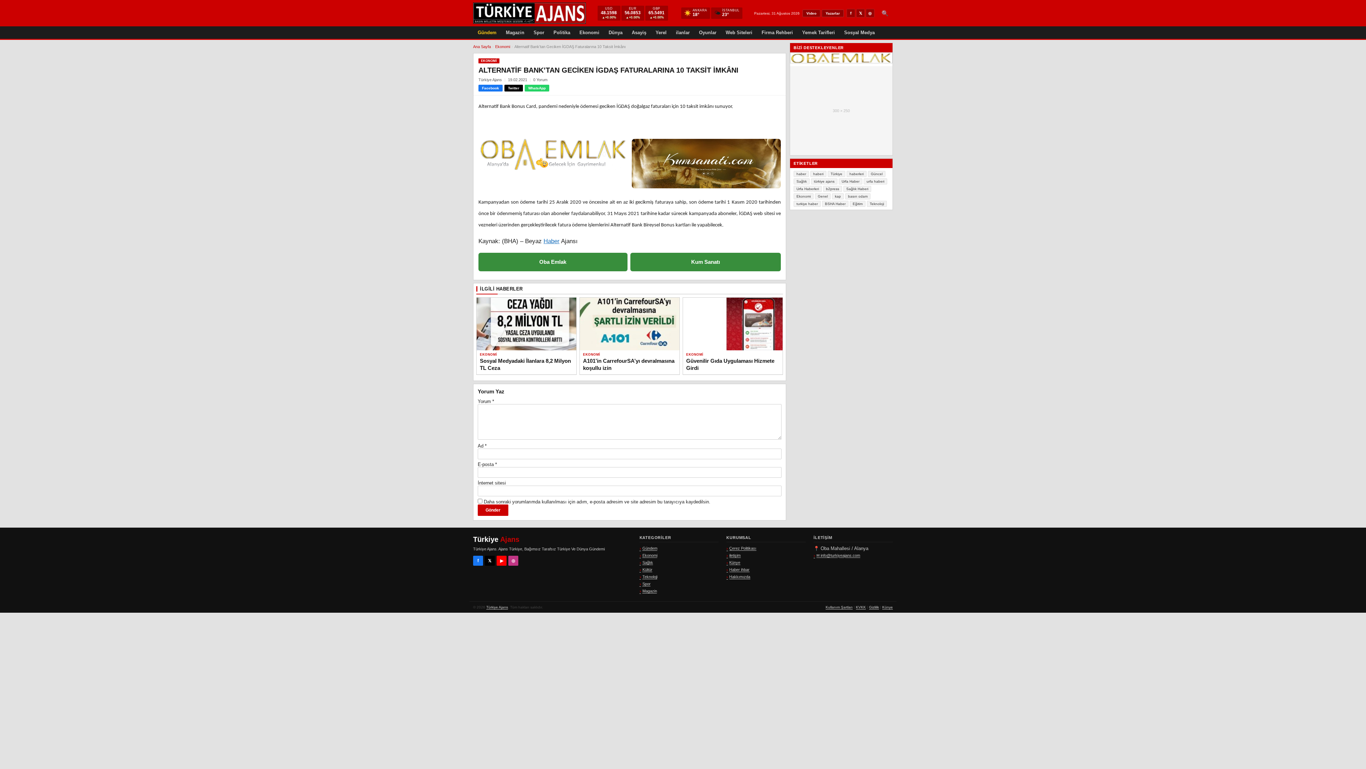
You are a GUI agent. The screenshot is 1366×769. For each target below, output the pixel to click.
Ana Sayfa (482, 47)
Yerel (661, 32)
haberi (818, 174)
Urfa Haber (850, 181)
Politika (562, 32)
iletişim (735, 555)
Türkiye (836, 174)
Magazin (515, 32)
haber (801, 174)
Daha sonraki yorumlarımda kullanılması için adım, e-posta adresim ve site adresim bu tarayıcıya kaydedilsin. (597, 501)
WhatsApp (537, 88)
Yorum (486, 401)
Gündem (487, 32)
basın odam (858, 196)
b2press (832, 189)
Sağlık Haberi (857, 189)
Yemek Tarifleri (818, 32)
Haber (552, 241)
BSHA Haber (835, 204)
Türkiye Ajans (497, 607)
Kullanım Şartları (839, 607)
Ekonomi (589, 32)
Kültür (647, 569)
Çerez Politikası (742, 548)
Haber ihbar (739, 569)
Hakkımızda (739, 577)
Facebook (490, 88)
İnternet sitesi (492, 483)
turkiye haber (807, 204)
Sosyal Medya (859, 32)
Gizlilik (874, 607)
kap (838, 196)
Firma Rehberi (777, 32)
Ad (482, 446)
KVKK (861, 607)
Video (811, 13)
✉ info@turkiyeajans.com (838, 555)
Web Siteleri (739, 32)
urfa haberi (875, 181)
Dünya (616, 32)
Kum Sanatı (705, 262)
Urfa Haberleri (807, 189)
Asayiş (639, 32)
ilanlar (683, 32)
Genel (823, 196)
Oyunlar (707, 32)
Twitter (513, 88)
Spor (539, 32)
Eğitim (858, 204)
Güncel (877, 174)
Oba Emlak (552, 262)
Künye (734, 562)
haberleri (856, 174)
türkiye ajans (824, 181)
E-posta (487, 464)
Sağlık (801, 181)
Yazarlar (833, 13)
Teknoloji (877, 204)
